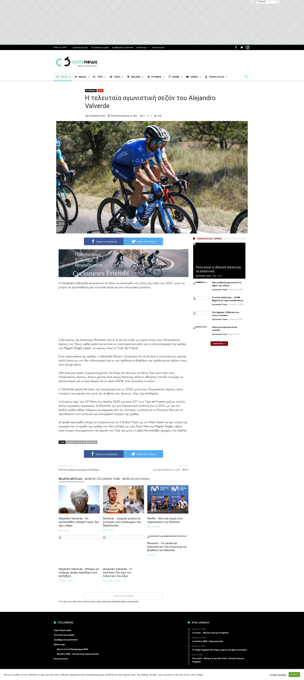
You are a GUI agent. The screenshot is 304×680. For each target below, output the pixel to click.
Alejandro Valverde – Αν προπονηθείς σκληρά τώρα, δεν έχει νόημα (79, 522)
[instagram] (247, 47)
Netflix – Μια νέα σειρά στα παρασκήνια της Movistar (164, 520)
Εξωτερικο (90, 91)
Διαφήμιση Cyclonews (122, 47)
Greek (261, 1)
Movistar (92, 442)
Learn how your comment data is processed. (117, 601)
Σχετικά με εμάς (80, 47)
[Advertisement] (123, 316)
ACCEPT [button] (294, 674)
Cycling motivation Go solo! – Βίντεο (170, 467)
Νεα (100, 91)
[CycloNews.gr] (76, 54)
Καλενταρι (141, 47)
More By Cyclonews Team (102, 479)
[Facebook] (235, 47)
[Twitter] (241, 47)
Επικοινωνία (158, 47)
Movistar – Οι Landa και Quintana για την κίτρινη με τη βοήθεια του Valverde (166, 546)
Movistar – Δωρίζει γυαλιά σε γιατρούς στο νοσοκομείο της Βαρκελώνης (122, 522)
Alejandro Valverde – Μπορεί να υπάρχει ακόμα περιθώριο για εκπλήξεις (79, 572)
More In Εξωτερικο (136, 479)
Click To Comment (123, 596)
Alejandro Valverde (76, 442)
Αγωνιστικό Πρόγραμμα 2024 (72, 649)
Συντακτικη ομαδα (100, 47)
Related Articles (70, 479)
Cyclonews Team (97, 116)
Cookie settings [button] (278, 674)
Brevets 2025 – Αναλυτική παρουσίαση (77, 653)
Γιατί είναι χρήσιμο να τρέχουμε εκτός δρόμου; (79, 467)
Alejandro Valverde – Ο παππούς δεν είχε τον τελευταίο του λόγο (117, 572)
